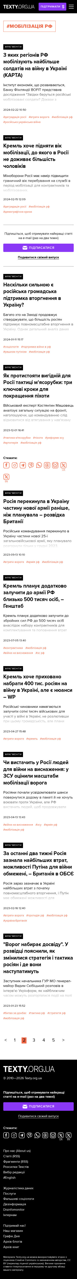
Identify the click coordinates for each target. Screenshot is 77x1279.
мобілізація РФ (63, 117)
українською (36, 1263)
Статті (7, 1156)
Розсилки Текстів (16, 1167)
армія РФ (34, 562)
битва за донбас (15, 1013)
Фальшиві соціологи (18, 1199)
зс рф (41, 653)
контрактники (14, 648)
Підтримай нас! (14, 1226)
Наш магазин (13, 1231)
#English (9, 1178)
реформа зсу (55, 437)
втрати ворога (39, 117)
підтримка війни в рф (37, 347)
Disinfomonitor (13, 1210)
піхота (39, 437)
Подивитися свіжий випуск (38, 257)
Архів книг (11, 1247)
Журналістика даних (18, 1188)
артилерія (11, 442)
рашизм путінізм (15, 352)
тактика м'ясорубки (18, 437)
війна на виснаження (19, 653)
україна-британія (16, 920)
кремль (33, 738)
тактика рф (38, 1013)
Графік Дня (11, 1236)
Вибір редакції (14, 1172)
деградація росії (15, 117)
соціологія (12, 347)
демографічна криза (18, 212)
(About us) (23, 1151)
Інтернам (10, 1215)
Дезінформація (14, 1204)
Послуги (9, 1194)
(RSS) (16, 1156)
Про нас (9, 1151)
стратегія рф (57, 1013)
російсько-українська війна (22, 122)
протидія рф (36, 915)
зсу (39, 824)
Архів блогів (12, 1242)
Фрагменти (13, 46)
